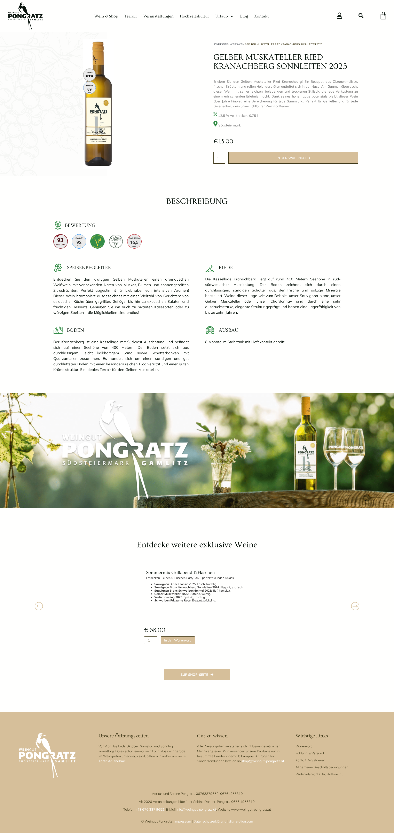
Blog (244, 16)
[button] (360, 16)
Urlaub (221, 16)
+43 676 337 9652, (150, 809)
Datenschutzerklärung (210, 821)
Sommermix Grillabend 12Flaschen (180, 572)
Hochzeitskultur (194, 16)
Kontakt (261, 16)
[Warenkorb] (383, 15)
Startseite (220, 44)
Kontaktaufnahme (112, 761)
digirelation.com (241, 821)
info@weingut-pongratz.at (196, 809)
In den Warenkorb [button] (177, 640)
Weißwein (237, 44)
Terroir (130, 16)
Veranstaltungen (158, 16)
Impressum (182, 821)
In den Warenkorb (293, 158)
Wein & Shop (106, 16)
